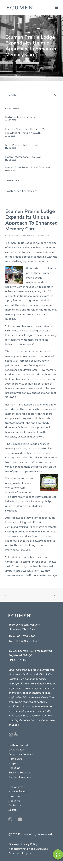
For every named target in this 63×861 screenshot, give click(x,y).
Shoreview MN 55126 (21, 629)
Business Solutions (19, 772)
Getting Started (18, 745)
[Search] (31, 95)
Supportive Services (20, 754)
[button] (56, 7)
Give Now (14, 796)
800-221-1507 (30, 641)
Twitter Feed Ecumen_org (21, 191)
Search (12, 810)
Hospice (13, 763)
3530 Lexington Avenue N (24, 624)
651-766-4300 (26, 636)
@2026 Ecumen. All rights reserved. (30, 834)
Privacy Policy (29, 844)
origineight (44, 235)
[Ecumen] (19, 7)
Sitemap (13, 844)
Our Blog (29, 61)
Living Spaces (16, 749)
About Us (14, 768)
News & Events (17, 791)
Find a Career (16, 787)
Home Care (15, 759)
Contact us (14, 805)
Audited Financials (19, 777)
